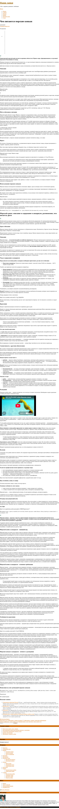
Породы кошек (9, 753)
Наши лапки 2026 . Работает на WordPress (10, 807)
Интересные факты (4, 719)
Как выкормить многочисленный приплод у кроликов (16, 730)
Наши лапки (6, 3)
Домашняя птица (10, 764)
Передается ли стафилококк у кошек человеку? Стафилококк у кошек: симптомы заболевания (23, 720)
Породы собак (9, 777)
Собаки (5, 12)
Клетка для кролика (8, 732)
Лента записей (6, 784)
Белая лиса (5, 710)
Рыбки (4, 15)
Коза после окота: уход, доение (10, 728)
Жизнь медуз (6, 706)
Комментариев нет (5, 26)
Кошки (4, 11)
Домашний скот (7, 749)
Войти (4, 783)
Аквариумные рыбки (11, 770)
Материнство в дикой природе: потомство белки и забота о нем (18, 714)
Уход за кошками (10, 754)
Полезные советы (10, 760)
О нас (4, 17)
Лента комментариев (8, 786)
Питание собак (9, 776)
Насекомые (5, 757)
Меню (1, 8)
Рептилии (5, 767)
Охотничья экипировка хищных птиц (12, 731)
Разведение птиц (10, 766)
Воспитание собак (10, 773)
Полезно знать (6, 16)
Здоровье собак (9, 775)
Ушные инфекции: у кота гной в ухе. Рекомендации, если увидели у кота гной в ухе (20, 721)
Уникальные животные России (10, 702)
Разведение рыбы (10, 771)
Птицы (4, 14)
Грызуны (5, 747)
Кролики (5, 755)
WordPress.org (6, 787)
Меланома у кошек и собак (9, 734)
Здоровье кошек (10, 751)
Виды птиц (8, 763)
